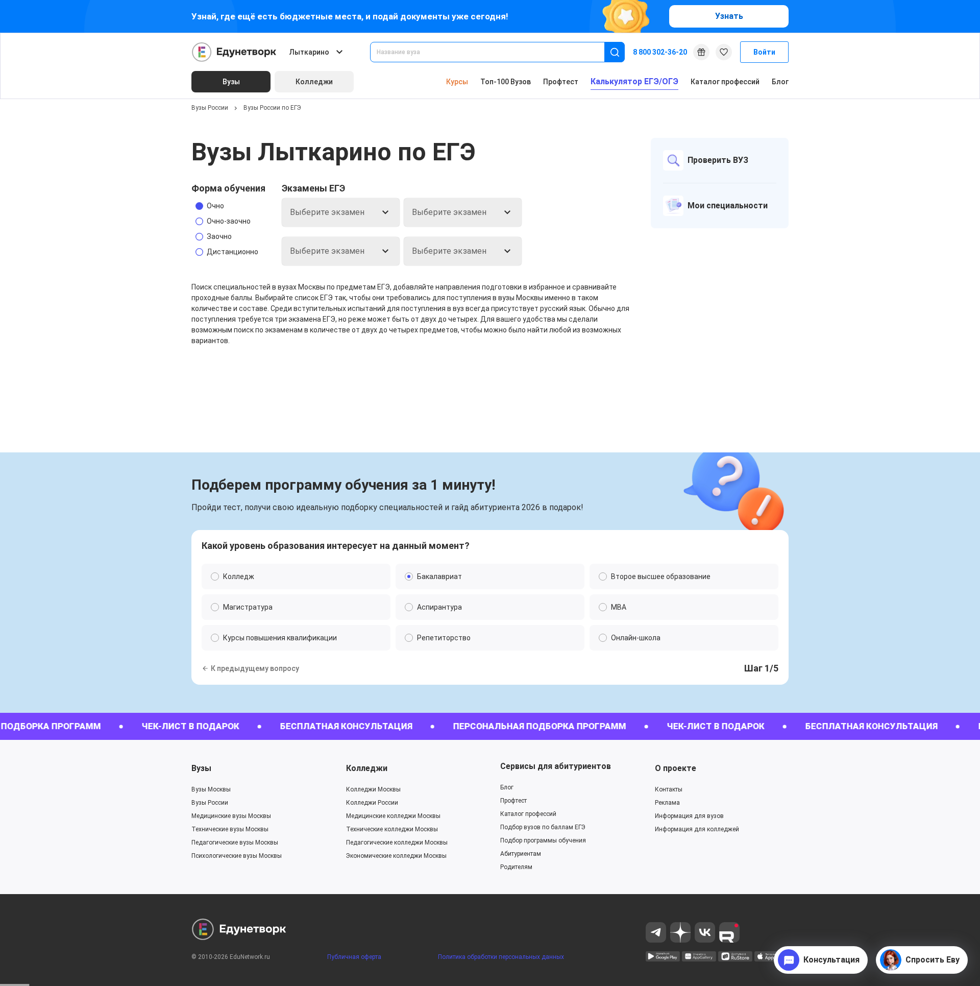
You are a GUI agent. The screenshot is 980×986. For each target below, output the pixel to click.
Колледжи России (372, 802)
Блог (780, 82)
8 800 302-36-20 (660, 52)
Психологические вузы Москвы (236, 855)
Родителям (516, 867)
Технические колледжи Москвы (392, 829)
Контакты (668, 789)
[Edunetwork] (234, 52)
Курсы (457, 82)
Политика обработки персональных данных (501, 956)
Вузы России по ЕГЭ (272, 107)
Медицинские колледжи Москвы (393, 816)
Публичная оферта (354, 956)
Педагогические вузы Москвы (234, 842)
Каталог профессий (725, 82)
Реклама (667, 802)
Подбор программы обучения (543, 840)
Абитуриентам (520, 853)
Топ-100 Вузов (505, 82)
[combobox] (494, 52)
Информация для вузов (689, 816)
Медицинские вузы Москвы (231, 816)
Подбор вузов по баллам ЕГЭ (542, 827)
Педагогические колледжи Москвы (397, 842)
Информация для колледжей (697, 829)
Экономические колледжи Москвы (396, 855)
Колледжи (366, 768)
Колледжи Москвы (373, 789)
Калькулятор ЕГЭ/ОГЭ (634, 81)
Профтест (560, 82)
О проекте (675, 768)
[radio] (228, 205)
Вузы (201, 768)
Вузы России (209, 107)
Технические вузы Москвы (229, 829)
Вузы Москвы (211, 789)
